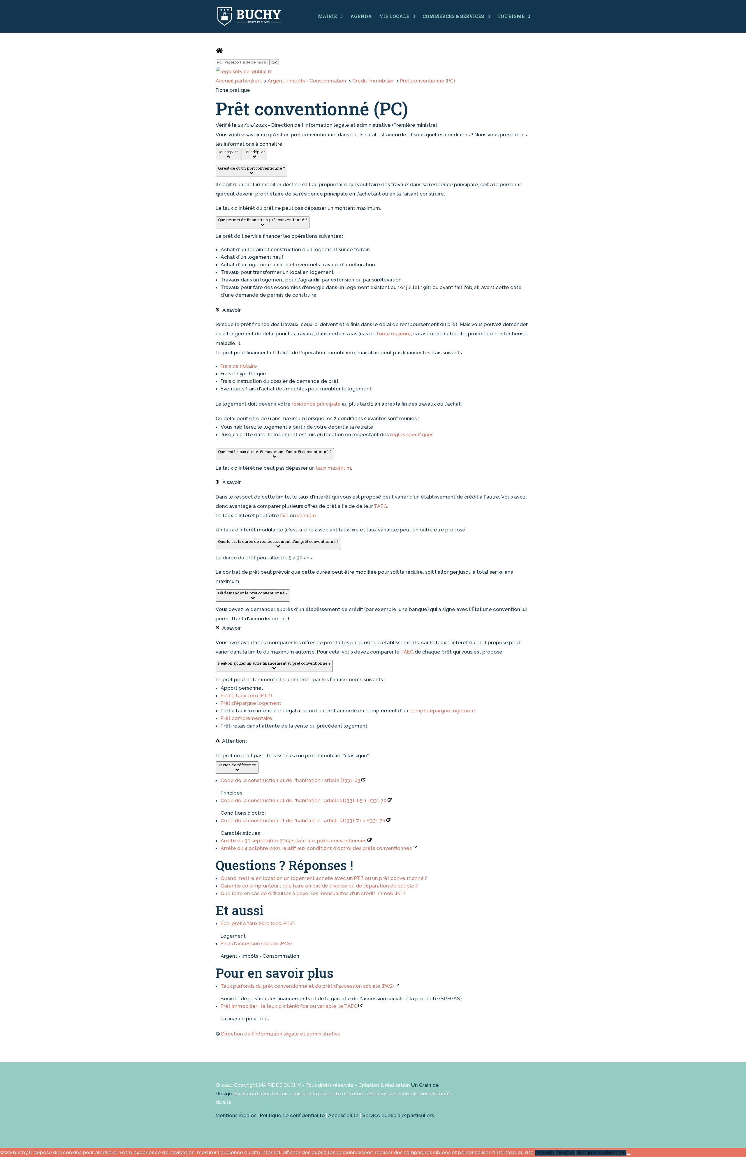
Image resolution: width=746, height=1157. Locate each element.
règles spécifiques (411, 434)
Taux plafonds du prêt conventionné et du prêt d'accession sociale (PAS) (308, 986)
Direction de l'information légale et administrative (281, 1034)
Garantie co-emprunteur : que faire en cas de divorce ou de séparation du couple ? (319, 886)
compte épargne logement (442, 711)
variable (306, 515)
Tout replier (228, 151)
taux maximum (333, 468)
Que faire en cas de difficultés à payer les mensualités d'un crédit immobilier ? (313, 893)
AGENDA (361, 16)
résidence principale (316, 404)
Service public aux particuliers (398, 1115)
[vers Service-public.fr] (244, 71)
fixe (284, 515)
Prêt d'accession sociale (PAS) (256, 943)
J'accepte (545, 1152)
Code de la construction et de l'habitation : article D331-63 (291, 780)
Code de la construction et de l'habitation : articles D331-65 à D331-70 (304, 800)
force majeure (394, 334)
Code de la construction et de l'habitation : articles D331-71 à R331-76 (303, 820)
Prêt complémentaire (246, 718)
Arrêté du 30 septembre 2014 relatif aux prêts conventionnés (294, 840)
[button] (251, 171)
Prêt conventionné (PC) (427, 81)
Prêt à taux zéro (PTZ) (246, 695)
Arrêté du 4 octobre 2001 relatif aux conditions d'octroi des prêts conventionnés (317, 848)
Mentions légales (236, 1115)
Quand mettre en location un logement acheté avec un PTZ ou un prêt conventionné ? (324, 878)
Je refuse (565, 1152)
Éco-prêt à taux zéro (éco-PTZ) (258, 923)
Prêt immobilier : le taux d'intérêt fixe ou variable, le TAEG (289, 1006)
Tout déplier (254, 151)
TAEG (380, 506)
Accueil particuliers (239, 81)
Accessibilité (343, 1115)
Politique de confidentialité (292, 1115)
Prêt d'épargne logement (251, 703)
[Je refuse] (628, 1154)
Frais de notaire (239, 366)
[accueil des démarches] (219, 52)
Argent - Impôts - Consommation (307, 81)
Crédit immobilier (373, 81)
